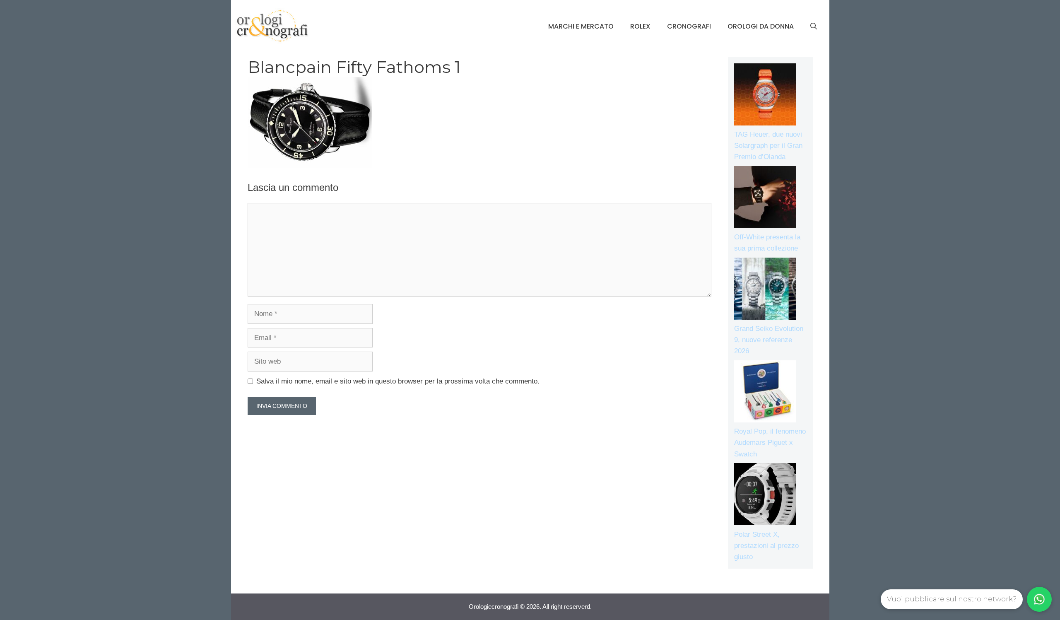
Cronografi (689, 26)
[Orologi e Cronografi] (272, 26)
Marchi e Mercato (581, 26)
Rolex (640, 26)
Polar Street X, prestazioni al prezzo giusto (766, 546)
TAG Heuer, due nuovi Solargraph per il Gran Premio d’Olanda (768, 145)
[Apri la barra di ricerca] (813, 26)
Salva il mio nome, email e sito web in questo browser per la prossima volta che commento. (398, 381)
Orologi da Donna (761, 26)
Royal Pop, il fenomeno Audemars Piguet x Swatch (770, 442)
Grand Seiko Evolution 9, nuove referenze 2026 (768, 340)
